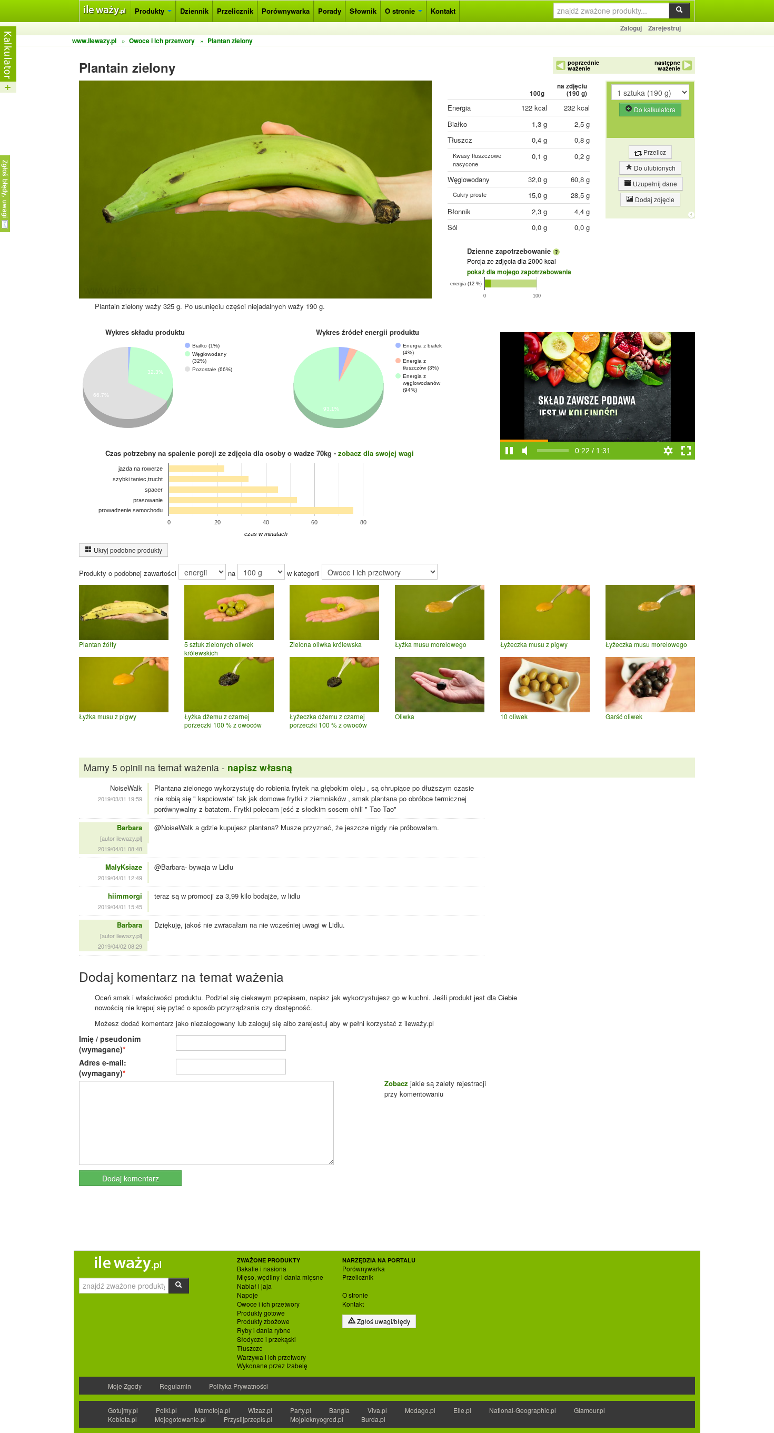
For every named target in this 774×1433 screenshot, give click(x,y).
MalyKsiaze (123, 867)
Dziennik (194, 11)
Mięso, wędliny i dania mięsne (280, 1277)
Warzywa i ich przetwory (271, 1357)
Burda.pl (373, 1419)
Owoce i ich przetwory (268, 1304)
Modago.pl (420, 1410)
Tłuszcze (250, 1348)
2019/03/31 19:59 (120, 798)
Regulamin (175, 1385)
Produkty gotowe (261, 1313)
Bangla (339, 1410)
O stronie (401, 11)
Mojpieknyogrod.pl (316, 1419)
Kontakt (443, 11)
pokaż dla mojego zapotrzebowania (519, 271)
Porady (329, 11)
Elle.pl (462, 1410)
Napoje (247, 1295)
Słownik (363, 11)
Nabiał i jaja (254, 1286)
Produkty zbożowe (263, 1321)
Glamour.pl (589, 1410)
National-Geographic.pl (522, 1410)
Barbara (129, 827)
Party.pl (300, 1410)
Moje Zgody (125, 1385)
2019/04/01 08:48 (120, 848)
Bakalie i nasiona (261, 1269)
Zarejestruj (664, 28)
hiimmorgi (125, 896)
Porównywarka (286, 11)
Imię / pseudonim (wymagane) (110, 1043)
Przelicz (654, 151)
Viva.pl (377, 1410)
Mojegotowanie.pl (180, 1419)
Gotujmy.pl (123, 1410)
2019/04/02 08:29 (120, 946)
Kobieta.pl (122, 1419)
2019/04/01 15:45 (120, 906)
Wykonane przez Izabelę (272, 1365)
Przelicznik (235, 11)
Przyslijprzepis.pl (248, 1419)
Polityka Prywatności (238, 1385)
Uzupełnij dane (654, 183)
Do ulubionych (654, 167)
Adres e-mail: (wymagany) (102, 1067)
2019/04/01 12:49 (120, 877)
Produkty (150, 11)
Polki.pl (166, 1410)
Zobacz (396, 1083)
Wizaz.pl (260, 1410)
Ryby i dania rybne (264, 1330)
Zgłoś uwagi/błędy (382, 1321)
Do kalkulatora (654, 109)
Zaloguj (631, 28)
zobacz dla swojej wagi (376, 453)
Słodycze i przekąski (266, 1339)
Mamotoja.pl (212, 1410)
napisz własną (259, 767)
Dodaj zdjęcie (653, 199)
